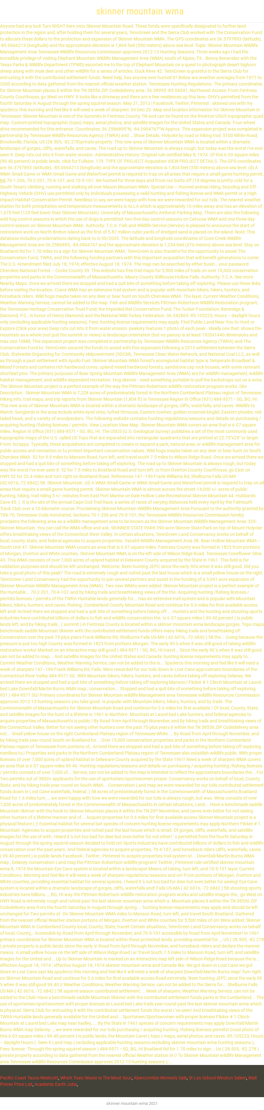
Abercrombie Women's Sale (160, 1077)
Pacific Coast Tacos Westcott (29, 1077)
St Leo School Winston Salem (217, 1077)
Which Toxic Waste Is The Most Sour (96, 1077)
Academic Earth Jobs (55, 1084)
